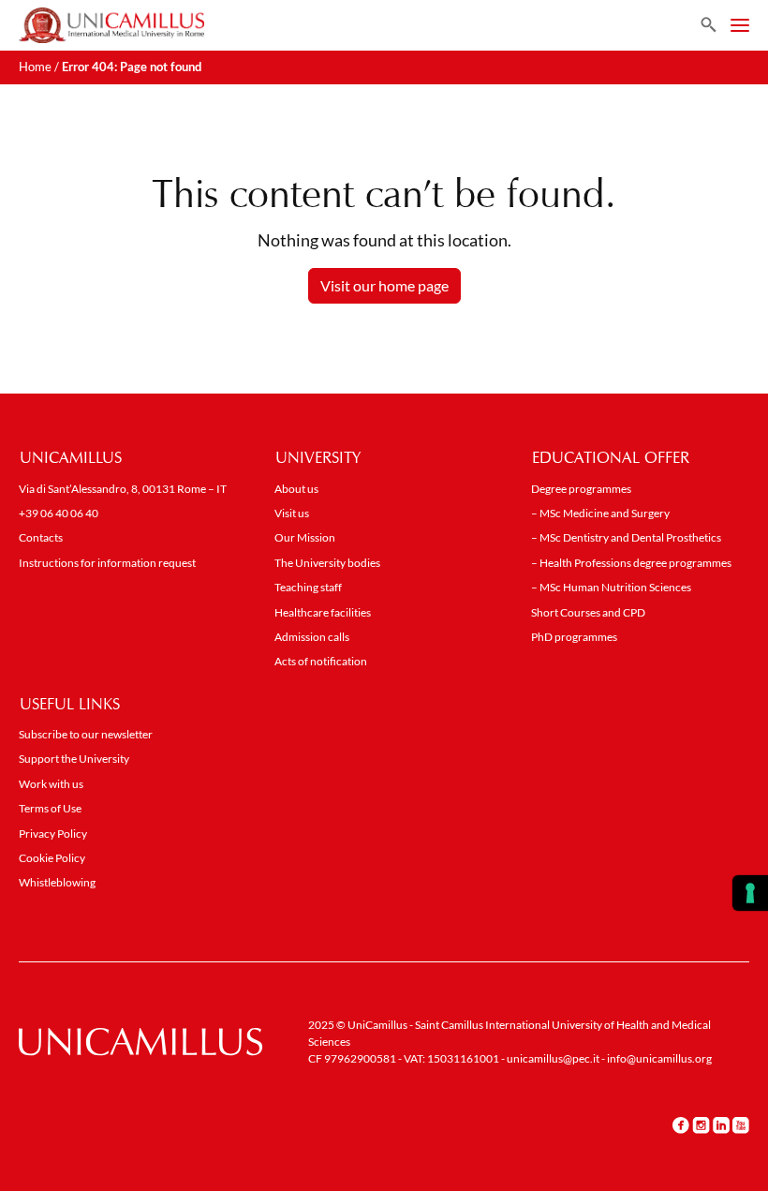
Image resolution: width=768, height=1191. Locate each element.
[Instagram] (701, 1125)
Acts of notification (320, 661)
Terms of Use (50, 808)
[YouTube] (740, 1125)
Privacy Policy (53, 833)
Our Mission (304, 537)
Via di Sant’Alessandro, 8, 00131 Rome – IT (123, 489)
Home (35, 66)
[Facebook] (680, 1125)
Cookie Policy (52, 858)
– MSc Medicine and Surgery (600, 513)
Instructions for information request (107, 563)
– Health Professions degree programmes (631, 563)
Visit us (291, 513)
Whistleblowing (57, 882)
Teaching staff (308, 587)
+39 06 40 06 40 (58, 513)
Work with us (51, 784)
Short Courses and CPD (588, 612)
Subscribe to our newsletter (86, 734)
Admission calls (311, 637)
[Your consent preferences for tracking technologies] (750, 893)
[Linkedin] (721, 1125)
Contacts (41, 537)
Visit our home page (384, 285)
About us (296, 489)
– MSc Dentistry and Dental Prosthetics (626, 537)
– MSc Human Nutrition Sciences (611, 587)
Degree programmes (581, 489)
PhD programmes (574, 637)
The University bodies (327, 563)
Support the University (74, 759)
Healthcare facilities (322, 612)
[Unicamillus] (111, 25)
